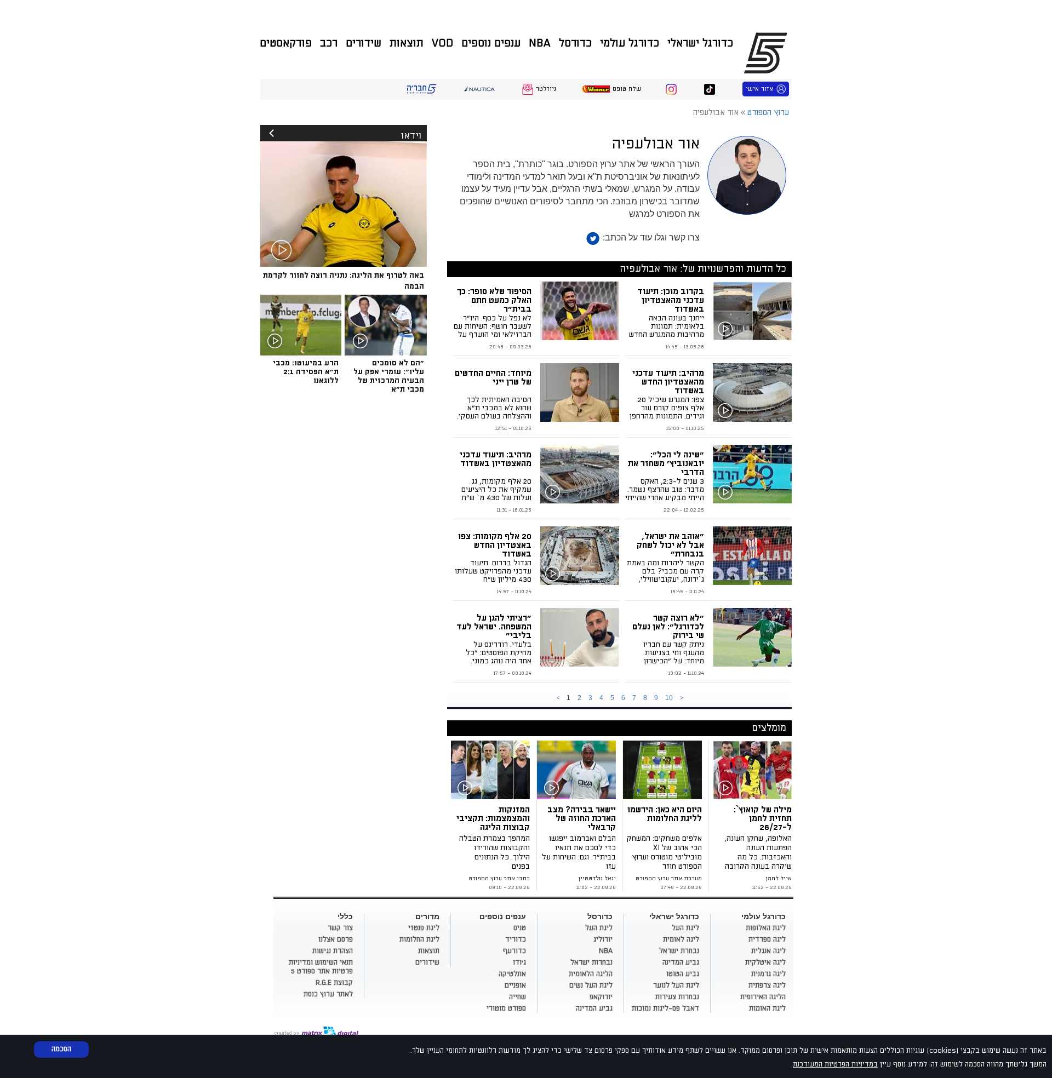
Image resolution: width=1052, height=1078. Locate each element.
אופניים (515, 985)
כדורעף (514, 951)
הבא (681, 698)
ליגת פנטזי (423, 928)
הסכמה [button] (61, 1049)
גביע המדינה (680, 962)
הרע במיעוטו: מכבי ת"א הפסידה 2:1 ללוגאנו (306, 371)
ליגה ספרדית (767, 939)
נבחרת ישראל (679, 951)
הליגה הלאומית (591, 974)
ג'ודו (519, 962)
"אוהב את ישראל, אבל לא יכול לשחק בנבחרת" (670, 545)
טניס (519, 928)
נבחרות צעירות (677, 997)
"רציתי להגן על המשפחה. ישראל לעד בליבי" (493, 626)
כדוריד (515, 939)
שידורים (363, 43)
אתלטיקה (512, 974)
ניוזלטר (546, 89)
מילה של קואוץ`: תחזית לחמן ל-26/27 (763, 818)
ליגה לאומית (681, 939)
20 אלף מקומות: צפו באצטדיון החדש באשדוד (494, 545)
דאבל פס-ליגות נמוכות (665, 1008)
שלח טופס (627, 89)
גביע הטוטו (682, 974)
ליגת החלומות (419, 939)
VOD (442, 43)
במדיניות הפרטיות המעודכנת (835, 1064)
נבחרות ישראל (591, 962)
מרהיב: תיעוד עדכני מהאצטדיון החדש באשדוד (668, 381)
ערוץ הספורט (767, 52)
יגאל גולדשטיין (597, 878)
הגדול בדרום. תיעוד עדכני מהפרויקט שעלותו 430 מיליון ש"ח (493, 571)
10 (669, 698)
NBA (540, 43)
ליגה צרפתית (767, 985)
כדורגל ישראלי (700, 43)
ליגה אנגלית (768, 951)
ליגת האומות (767, 1008)
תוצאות (407, 43)
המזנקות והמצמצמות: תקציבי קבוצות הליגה (493, 818)
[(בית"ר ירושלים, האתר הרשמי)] (578, 770)
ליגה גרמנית (768, 974)
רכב (329, 43)
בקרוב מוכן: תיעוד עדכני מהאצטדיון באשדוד (670, 300)
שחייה (517, 997)
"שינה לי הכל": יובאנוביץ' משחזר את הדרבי (666, 463)
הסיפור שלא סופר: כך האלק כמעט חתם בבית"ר (494, 300)
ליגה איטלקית (765, 962)
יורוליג (603, 939)
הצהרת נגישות (332, 951)
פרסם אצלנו (335, 939)
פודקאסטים (286, 43)
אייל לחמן (778, 878)
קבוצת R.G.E (334, 982)
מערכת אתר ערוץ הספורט (669, 878)
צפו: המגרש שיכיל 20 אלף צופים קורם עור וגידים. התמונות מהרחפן (667, 408)
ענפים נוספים (491, 43)
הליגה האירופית (763, 997)
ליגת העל (685, 928)
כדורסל (575, 43)
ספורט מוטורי (506, 1008)
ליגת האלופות (766, 928)
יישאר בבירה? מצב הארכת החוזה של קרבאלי (581, 818)
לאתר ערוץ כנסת (328, 994)
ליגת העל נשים (591, 985)
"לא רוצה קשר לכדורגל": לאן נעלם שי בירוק (668, 626)
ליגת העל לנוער (676, 985)
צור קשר (340, 928)
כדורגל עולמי (629, 43)
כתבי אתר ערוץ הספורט (499, 878)
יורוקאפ (601, 997)
